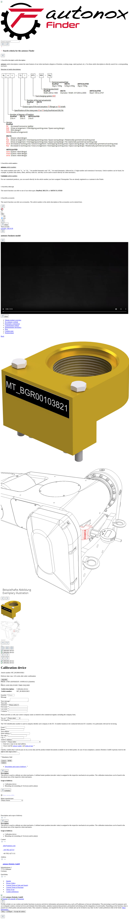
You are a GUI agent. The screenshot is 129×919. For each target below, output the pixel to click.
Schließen (7, 790)
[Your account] (3, 220)
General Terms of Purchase (14, 887)
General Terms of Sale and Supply (17, 885)
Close (6, 225)
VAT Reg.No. (5, 720)
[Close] (3, 55)
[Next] (7, 598)
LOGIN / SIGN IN (7, 228)
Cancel (4, 760)
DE (4, 216)
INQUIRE (4, 679)
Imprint (8, 881)
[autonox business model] (1, 212)
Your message (5, 701)
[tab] (16, 766)
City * (3, 737)
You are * (4, 718)
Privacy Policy (11, 883)
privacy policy (17, 746)
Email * (3, 727)
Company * (5, 711)
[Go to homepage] (64, 39)
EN (4, 218)
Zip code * (4, 735)
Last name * (5, 709)
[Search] (7, 44)
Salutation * (5, 705)
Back (2, 336)
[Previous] (3, 598)
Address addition (6, 740)
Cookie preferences (12, 892)
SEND (9, 760)
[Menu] (3, 231)
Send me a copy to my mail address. (14, 744)
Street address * (6, 733)
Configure (9, 911)
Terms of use (10, 889)
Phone (3, 729)
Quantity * (4, 695)
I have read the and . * (18, 746)
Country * (4, 742)
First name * (5, 707)
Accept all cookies (19, 911)
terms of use (29, 746)
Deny (3, 911)
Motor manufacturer (7, 798)
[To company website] (2, 210)
